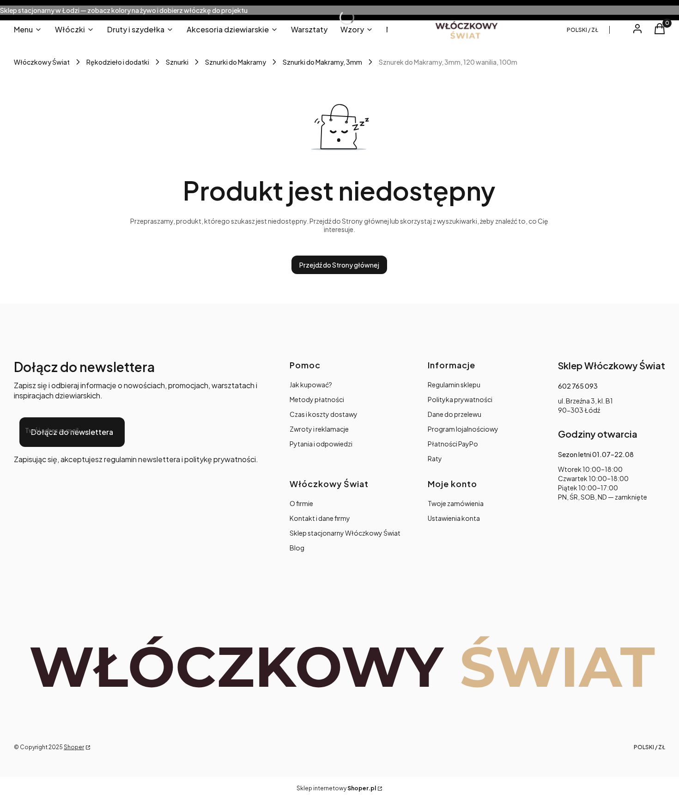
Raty (435, 458)
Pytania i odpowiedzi (321, 444)
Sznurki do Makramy (235, 62)
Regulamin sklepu (454, 384)
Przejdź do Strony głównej (339, 265)
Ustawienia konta (454, 518)
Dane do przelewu (454, 414)
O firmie (301, 503)
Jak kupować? (311, 384)
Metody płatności (317, 399)
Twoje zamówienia (456, 503)
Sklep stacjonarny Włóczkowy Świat (345, 533)
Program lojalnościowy (463, 429)
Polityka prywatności (460, 399)
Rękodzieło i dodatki (117, 62)
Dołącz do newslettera (72, 432)
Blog (297, 548)
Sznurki (177, 62)
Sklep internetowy (336, 788)
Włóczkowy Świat (42, 62)
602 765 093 (578, 386)
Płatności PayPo (453, 444)
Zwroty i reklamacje (319, 429)
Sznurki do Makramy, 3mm (322, 62)
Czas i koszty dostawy (324, 414)
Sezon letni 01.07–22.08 (596, 454)
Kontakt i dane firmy (320, 518)
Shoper (74, 747)
